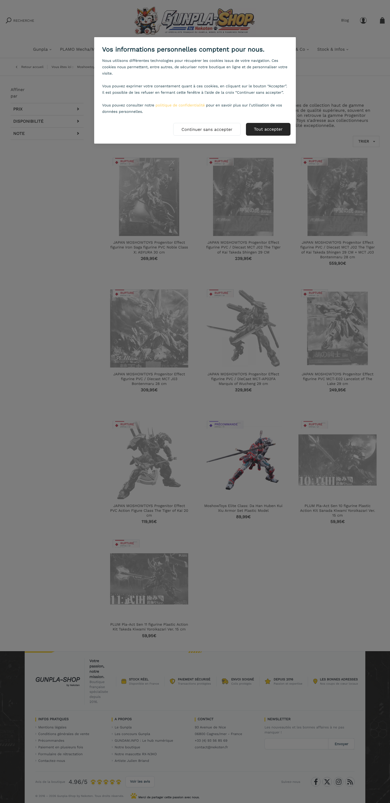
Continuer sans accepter (206, 129)
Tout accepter (268, 129)
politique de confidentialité (180, 105)
